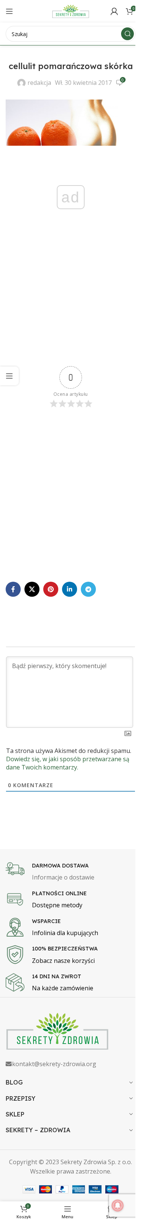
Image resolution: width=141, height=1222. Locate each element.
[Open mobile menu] (9, 11)
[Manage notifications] (118, 1205)
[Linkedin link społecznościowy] (69, 589)
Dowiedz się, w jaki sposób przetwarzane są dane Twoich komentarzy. (67, 763)
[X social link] (31, 589)
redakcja (39, 82)
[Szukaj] (127, 33)
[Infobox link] (70, 872)
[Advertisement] (70, 300)
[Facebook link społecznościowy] (13, 589)
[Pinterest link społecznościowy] (50, 589)
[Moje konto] (114, 11)
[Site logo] (70, 10)
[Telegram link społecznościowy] (88, 589)
